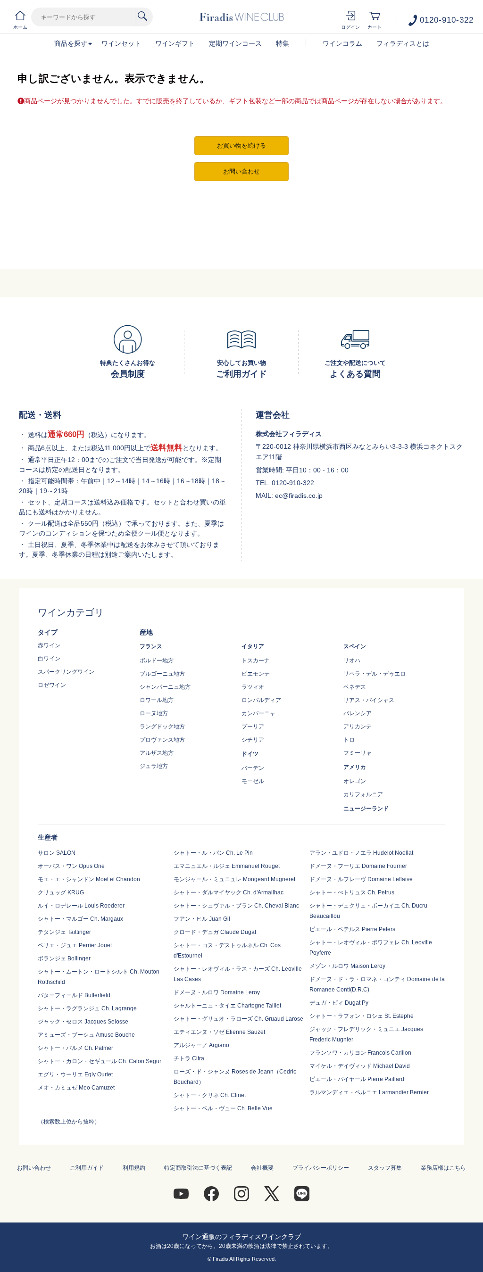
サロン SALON (56, 853)
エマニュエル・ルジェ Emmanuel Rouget (227, 866)
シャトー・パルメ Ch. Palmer (75, 1048)
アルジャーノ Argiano (201, 1045)
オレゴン (354, 781)
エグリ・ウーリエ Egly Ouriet (75, 1074)
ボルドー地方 (157, 660)
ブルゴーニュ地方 (162, 673)
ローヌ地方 (154, 713)
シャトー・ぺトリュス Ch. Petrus (351, 892)
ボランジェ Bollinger (64, 958)
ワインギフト (175, 43)
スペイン (354, 646)
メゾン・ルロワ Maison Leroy (347, 966)
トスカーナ (256, 660)
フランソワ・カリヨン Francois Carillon (360, 1052)
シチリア (253, 739)
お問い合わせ (34, 1168)
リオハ (351, 660)
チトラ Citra (189, 1058)
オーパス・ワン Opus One (71, 866)
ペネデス (354, 687)
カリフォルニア (363, 794)
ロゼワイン (52, 685)
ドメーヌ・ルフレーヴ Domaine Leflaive (361, 879)
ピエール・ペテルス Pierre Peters (352, 929)
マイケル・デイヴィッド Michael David (359, 1066)
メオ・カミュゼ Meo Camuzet (76, 1087)
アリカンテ (357, 726)
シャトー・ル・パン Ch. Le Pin (213, 853)
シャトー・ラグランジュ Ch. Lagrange (87, 1008)
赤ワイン (49, 645)
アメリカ (354, 767)
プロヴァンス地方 (162, 739)
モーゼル (253, 781)
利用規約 (134, 1168)
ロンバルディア (261, 700)
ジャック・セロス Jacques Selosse (83, 1021)
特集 (282, 43)
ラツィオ (253, 687)
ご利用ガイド (87, 1168)
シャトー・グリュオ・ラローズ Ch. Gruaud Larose (238, 1019)
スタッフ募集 (385, 1168)
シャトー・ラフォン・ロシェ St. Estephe (361, 1016)
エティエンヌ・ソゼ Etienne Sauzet (219, 1032)
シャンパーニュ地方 (165, 687)
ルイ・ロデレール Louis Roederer (81, 905)
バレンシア (357, 713)
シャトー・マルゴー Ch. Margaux (80, 919)
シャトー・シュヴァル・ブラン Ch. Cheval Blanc (236, 905)
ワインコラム (342, 43)
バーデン (253, 768)
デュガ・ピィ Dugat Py (338, 1002)
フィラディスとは (402, 43)
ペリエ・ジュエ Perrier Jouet (75, 945)
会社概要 (262, 1168)
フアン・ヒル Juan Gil (202, 919)
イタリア (253, 646)
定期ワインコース (235, 43)
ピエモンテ (256, 673)
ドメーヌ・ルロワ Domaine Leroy (217, 992)
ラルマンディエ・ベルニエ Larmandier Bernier (369, 1092)
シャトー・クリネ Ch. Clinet (210, 1095)
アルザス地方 (157, 753)
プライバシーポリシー (320, 1168)
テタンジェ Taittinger (64, 932)
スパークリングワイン (66, 672)
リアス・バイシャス (368, 700)
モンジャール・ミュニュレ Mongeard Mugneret (234, 879)
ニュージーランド (366, 808)
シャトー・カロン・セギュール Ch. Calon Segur (99, 1061)
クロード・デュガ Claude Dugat (215, 932)
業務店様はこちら (443, 1168)
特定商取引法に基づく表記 (198, 1168)
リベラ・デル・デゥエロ (374, 673)
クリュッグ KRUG (61, 892)
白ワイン (49, 658)
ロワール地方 (157, 700)
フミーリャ (357, 753)
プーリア (253, 726)
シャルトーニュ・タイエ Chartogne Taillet (227, 1005)
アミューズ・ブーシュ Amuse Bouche (86, 1035)
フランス (151, 646)
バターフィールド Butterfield (74, 995)
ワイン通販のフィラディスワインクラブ (241, 1236)
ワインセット (121, 43)
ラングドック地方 (162, 726)
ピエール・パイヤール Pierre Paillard (356, 1079)
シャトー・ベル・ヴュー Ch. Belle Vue (223, 1108)
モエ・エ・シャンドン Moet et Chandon (89, 879)
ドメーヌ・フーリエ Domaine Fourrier (358, 866)
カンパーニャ (258, 713)
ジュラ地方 (154, 766)
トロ (349, 739)
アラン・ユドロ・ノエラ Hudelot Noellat (361, 853)
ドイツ (250, 754)
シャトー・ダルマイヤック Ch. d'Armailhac (228, 892)
